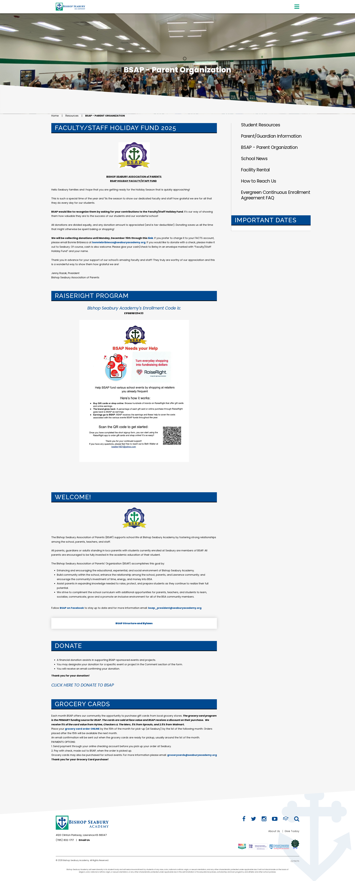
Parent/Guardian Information (271, 136)
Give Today (292, 831)
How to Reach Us (258, 181)
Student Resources (260, 125)
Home (55, 115)
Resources (71, 115)
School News (254, 158)
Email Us (84, 840)
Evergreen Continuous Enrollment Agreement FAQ (275, 195)
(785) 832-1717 (65, 840)
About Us (274, 831)
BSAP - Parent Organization (105, 115)
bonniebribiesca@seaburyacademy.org (118, 242)
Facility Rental (255, 170)
